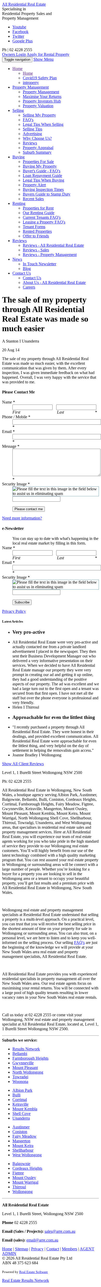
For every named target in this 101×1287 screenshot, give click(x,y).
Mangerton (21, 1141)
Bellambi (19, 1053)
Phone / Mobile (16, 417)
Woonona (20, 1081)
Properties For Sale (38, 161)
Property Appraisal (38, 147)
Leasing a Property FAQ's (44, 222)
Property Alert (34, 185)
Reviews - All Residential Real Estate (53, 245)
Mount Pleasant (25, 1067)
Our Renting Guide (38, 213)
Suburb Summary (37, 152)
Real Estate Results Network (25, 1280)
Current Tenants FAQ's (42, 217)
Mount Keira (22, 1145)
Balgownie (21, 1163)
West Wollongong (27, 1155)
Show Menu (43, 59)
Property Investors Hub (42, 101)
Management (30, 87)
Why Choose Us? (37, 138)
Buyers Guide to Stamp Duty (46, 194)
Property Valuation (38, 106)
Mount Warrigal (25, 1182)
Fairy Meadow (24, 1136)
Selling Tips (32, 129)
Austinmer (21, 1127)
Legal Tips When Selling (43, 124)
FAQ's (28, 120)
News (17, 259)
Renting (18, 203)
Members (69, 1249)
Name (8, 402)
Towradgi (20, 1077)
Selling (18, 110)
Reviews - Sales (36, 250)
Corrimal (19, 1099)
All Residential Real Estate (24, 4)
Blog (27, 268)
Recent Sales (33, 199)
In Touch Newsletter (39, 264)
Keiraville (20, 1104)
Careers (29, 287)
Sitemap (21, 1249)
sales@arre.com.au (60, 1231)
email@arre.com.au (42, 1240)
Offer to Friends (36, 236)
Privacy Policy (14, 611)
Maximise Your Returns (42, 96)
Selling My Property (39, 115)
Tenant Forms (34, 226)
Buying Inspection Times (43, 189)
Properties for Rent (38, 208)
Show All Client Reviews (23, 764)
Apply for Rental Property (48, 54)
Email (8, 431)
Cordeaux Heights (27, 1168)
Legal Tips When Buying (43, 180)
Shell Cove (21, 1113)
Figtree (18, 1173)
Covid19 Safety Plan (40, 78)
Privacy (37, 1249)
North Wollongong (27, 1072)
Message (10, 446)
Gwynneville (23, 1063)
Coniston (19, 1131)
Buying (18, 157)
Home (17, 68)
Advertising (32, 133)
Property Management (41, 92)
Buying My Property (40, 166)
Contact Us (32, 278)
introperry (31, 82)
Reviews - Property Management (50, 254)
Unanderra (21, 1118)
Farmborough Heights (30, 1058)
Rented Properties (37, 231)
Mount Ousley (24, 1177)
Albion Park (22, 1090)
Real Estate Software (33, 1272)
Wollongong (22, 1191)
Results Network (26, 1049)
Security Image (16, 484)
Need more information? (22, 518)
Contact (21, 273)
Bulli (16, 1095)
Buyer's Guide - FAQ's (41, 171)
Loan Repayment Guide (42, 175)
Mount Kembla (24, 1109)
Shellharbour (22, 1150)
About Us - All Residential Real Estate (54, 282)
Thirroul (19, 1187)
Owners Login (14, 54)
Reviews (30, 143)
